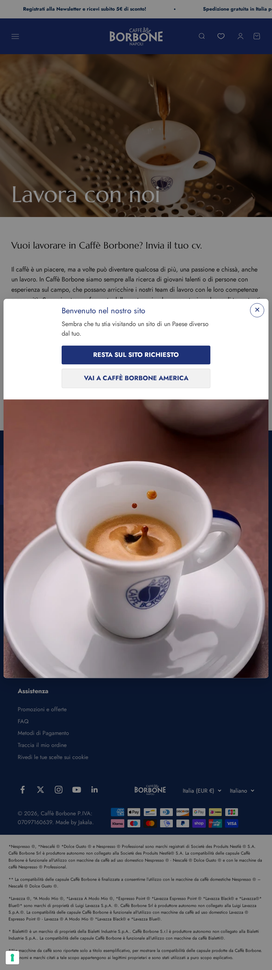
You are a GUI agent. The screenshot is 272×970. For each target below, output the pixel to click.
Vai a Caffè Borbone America (136, 378)
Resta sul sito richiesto (136, 355)
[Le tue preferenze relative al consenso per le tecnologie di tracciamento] (12, 957)
